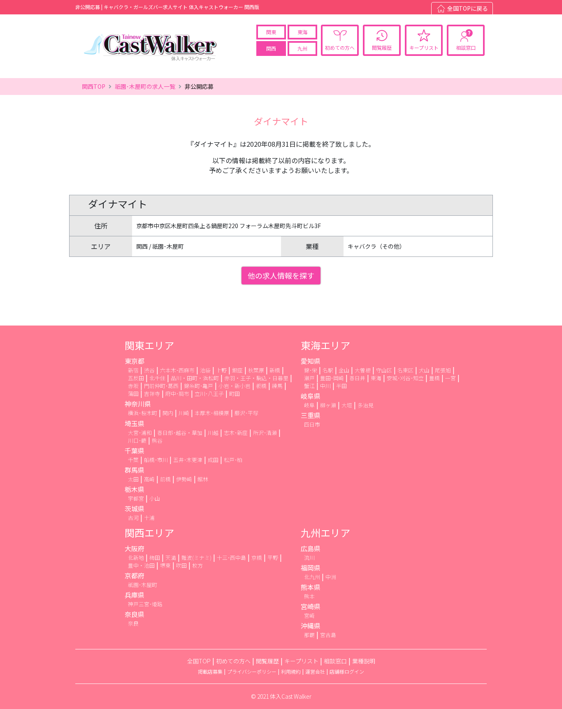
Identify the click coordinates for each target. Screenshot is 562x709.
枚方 (197, 565)
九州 (302, 48)
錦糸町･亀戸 (198, 386)
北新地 (136, 557)
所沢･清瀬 (265, 432)
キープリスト (424, 47)
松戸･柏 (233, 460)
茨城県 (134, 508)
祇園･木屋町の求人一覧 (145, 86)
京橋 (256, 557)
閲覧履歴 (382, 47)
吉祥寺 (152, 393)
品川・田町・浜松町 (195, 378)
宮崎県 (310, 606)
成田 (213, 460)
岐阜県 (310, 396)
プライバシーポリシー (251, 671)
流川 (309, 557)
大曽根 (363, 370)
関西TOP (93, 86)
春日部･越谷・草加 (179, 432)
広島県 (310, 548)
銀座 (237, 370)
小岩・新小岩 (234, 386)
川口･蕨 (137, 440)
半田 (341, 386)
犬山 (424, 370)
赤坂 (133, 386)
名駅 (328, 370)
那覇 (309, 635)
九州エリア (325, 532)
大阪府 (134, 548)
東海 (302, 31)
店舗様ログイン (347, 671)
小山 (154, 498)
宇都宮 (136, 498)
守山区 (384, 370)
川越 (213, 432)
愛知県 (310, 361)
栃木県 (134, 489)
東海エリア (325, 345)
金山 (344, 370)
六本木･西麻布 (177, 370)
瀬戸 (309, 378)
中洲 (330, 577)
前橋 (165, 479)
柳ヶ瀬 (328, 405)
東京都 (134, 361)
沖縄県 (310, 625)
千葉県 (134, 450)
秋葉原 (256, 370)
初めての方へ (340, 47)
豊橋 (434, 378)
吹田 (181, 565)
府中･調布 (177, 393)
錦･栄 (310, 370)
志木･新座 (236, 432)
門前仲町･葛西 (161, 386)
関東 (271, 31)
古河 (133, 518)
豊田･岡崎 (332, 378)
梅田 (154, 557)
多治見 (366, 405)
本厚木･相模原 (212, 413)
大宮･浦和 (140, 432)
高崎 (149, 479)
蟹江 (309, 386)
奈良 (133, 623)
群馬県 (134, 470)
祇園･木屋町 (142, 585)
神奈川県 (138, 404)
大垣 (346, 405)
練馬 (277, 386)
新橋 (274, 370)
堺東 (165, 565)
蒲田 (133, 393)
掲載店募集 (210, 671)
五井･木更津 (187, 460)
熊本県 (310, 587)
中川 (325, 386)
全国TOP (199, 661)
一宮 (450, 378)
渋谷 (149, 370)
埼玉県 (134, 423)
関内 (168, 413)
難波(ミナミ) (196, 557)
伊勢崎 (184, 479)
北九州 (312, 577)
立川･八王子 (209, 393)
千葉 (133, 460)
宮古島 (328, 635)
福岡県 (310, 568)
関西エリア (149, 532)
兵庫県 (134, 595)
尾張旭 (443, 370)
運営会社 (315, 671)
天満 (170, 557)
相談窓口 (466, 47)
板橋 (261, 386)
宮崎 (309, 615)
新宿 (133, 370)
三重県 (310, 415)
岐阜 (309, 405)
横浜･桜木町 (142, 413)
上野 (221, 370)
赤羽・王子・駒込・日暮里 (256, 378)
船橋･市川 (156, 460)
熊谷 (157, 440)
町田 (234, 393)
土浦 (149, 518)
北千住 (157, 378)
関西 (271, 48)
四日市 (312, 424)
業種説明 (363, 661)
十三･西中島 (231, 557)
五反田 (136, 378)
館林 (202, 479)
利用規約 (291, 671)
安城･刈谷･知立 (405, 378)
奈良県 (134, 614)
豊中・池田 (141, 565)
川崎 (184, 413)
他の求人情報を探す (281, 275)
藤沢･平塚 (246, 413)
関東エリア (149, 345)
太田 (133, 479)
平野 (272, 557)
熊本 (309, 596)
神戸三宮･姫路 (145, 604)
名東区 (405, 370)
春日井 (357, 378)
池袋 (205, 370)
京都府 (134, 575)
